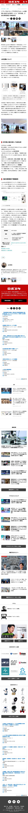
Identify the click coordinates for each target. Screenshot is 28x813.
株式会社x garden (5, 248)
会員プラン (20, 640)
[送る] (17, 19)
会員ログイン (7, 640)
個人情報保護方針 (10, 808)
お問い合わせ (16, 806)
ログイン (20, 300)
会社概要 (11, 806)
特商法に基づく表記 (19, 808)
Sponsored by (18, 795)
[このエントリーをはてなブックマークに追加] (19, 19)
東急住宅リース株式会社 (6, 250)
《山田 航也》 (24, 252)
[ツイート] (11, 19)
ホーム (3, 4)
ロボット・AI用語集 (16, 4)
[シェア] (14, 19)
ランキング (8, 4)
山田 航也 (10, 265)
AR (3, 257)
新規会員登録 (7, 300)
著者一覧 (6, 806)
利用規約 (22, 806)
